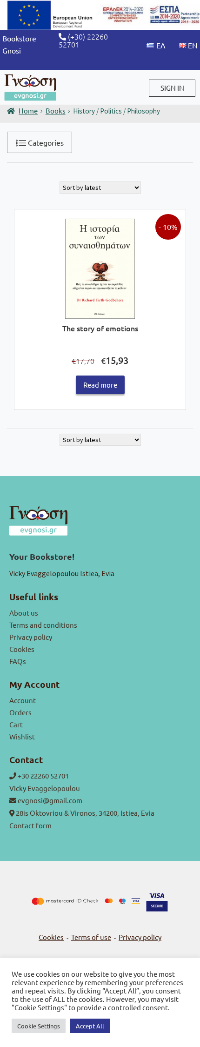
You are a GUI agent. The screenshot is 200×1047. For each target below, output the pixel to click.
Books (56, 110)
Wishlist (22, 736)
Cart (16, 724)
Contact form (30, 825)
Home (28, 110)
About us (23, 612)
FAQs (17, 661)
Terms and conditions (43, 624)
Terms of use (91, 937)
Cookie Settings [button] (38, 1026)
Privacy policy (30, 636)
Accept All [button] (90, 1026)
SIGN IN (172, 87)
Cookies (21, 648)
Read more (100, 384)
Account (22, 700)
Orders (20, 712)
